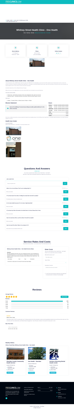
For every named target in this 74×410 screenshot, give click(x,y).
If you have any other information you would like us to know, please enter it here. (24, 210)
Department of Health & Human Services (29, 395)
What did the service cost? (49, 254)
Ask (65, 183)
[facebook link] (6, 398)
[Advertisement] (37, 12)
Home (25, 32)
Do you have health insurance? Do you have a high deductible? (19, 203)
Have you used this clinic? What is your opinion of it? (18, 225)
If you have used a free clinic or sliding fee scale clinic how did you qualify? (22, 195)
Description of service (49, 265)
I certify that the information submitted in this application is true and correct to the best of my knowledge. (56, 274)
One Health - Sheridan (34, 361)
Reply (66, 191)
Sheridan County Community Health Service (15, 362)
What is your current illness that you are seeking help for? (19, 188)
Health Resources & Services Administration (29, 392)
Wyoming (28, 32)
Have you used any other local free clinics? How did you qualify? (20, 217)
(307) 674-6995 (37, 53)
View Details (10, 372)
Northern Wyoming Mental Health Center (57, 362)
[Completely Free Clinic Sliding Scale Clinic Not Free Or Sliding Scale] (56, 262)
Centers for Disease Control (29, 387)
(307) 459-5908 (36, 54)
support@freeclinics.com (13, 21)
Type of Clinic (47, 260)
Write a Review (64, 296)
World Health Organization (28, 389)
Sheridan (32, 32)
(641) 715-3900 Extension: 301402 (22, 20)
